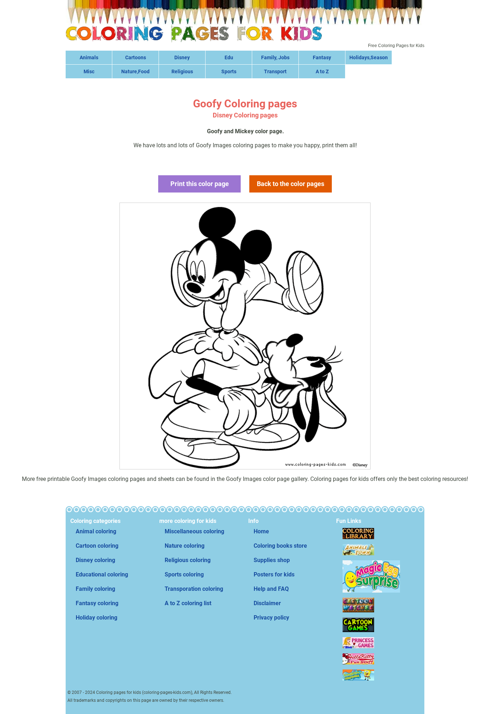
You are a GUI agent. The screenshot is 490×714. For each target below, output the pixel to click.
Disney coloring (95, 560)
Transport (275, 71)
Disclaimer (267, 603)
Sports (228, 71)
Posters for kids (274, 574)
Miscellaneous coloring (194, 531)
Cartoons (135, 57)
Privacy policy (271, 617)
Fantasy (322, 57)
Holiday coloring (96, 617)
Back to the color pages (290, 183)
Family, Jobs (275, 57)
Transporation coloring (194, 588)
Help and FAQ (271, 588)
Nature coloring (184, 545)
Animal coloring (96, 531)
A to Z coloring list (188, 603)
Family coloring (95, 588)
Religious (182, 71)
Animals (89, 57)
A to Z (322, 71)
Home (261, 531)
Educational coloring (102, 574)
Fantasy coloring (97, 603)
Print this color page (199, 183)
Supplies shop (272, 560)
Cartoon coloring (97, 545)
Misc (89, 71)
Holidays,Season (368, 57)
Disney (182, 57)
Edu (229, 57)
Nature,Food (135, 71)
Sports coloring (184, 574)
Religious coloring (188, 560)
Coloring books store (280, 545)
